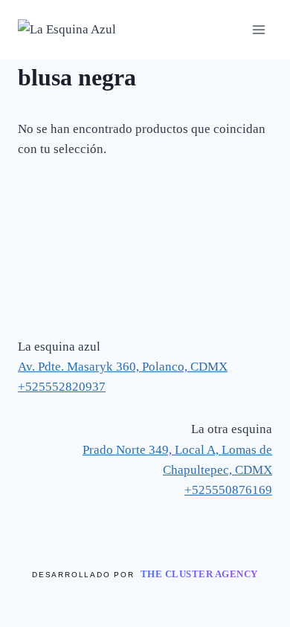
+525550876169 (228, 490)
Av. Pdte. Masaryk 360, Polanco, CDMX (123, 367)
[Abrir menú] (258, 29)
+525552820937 (62, 387)
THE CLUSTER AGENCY (199, 573)
